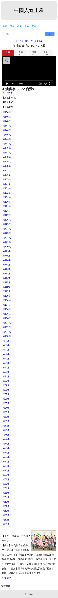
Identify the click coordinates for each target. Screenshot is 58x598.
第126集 (7, 220)
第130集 (7, 202)
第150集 (7, 112)
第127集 (7, 215)
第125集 (7, 224)
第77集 (6, 439)
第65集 (6, 493)
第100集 (7, 336)
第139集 (7, 161)
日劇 (34, 26)
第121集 (7, 242)
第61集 (6, 511)
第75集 (6, 448)
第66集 (6, 488)
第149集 (7, 117)
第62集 (6, 506)
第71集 (6, 466)
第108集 (7, 300)
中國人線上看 (29, 10)
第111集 (6, 287)
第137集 (7, 170)
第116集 (7, 264)
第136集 (7, 175)
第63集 (6, 502)
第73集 (6, 457)
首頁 (5, 26)
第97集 (6, 349)
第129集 (7, 206)
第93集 (6, 367)
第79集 (6, 430)
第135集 (7, 179)
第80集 (6, 426)
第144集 (7, 139)
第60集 (6, 515)
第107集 (7, 305)
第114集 (7, 273)
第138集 (7, 166)
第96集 (6, 354)
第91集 (6, 376)
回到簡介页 (7, 92)
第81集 (6, 421)
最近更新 (19, 41)
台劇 (27, 26)
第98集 (6, 345)
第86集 (6, 399)
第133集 (7, 188)
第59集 (6, 520)
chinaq (30, 594)
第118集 (7, 255)
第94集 (6, 363)
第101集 (7, 331)
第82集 (6, 417)
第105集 (7, 314)
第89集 (6, 385)
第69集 (6, 475)
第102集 (7, 327)
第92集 (6, 372)
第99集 (6, 340)
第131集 (7, 197)
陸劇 (12, 26)
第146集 (7, 130)
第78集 (6, 434)
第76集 (6, 443)
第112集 (7, 282)
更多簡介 (6, 578)
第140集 (7, 157)
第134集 (7, 184)
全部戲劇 (39, 41)
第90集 (6, 381)
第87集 (6, 394)
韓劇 (19, 26)
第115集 (7, 269)
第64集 (6, 497)
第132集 (7, 193)
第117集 (7, 260)
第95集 (6, 358)
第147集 (7, 126)
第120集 (7, 246)
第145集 (7, 134)
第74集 (6, 452)
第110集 (7, 291)
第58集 (6, 524)
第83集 (6, 412)
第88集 (6, 390)
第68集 (6, 479)
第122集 (7, 237)
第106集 (7, 309)
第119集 (7, 251)
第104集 (7, 318)
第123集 (7, 233)
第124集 (7, 229)
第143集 (7, 143)
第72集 (6, 461)
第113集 (7, 278)
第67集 (6, 484)
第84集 (6, 408)
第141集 (7, 152)
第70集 (6, 470)
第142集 (7, 148)
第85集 (6, 403)
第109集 (7, 296)
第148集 (7, 121)
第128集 (7, 211)
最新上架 (29, 41)
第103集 (7, 323)
